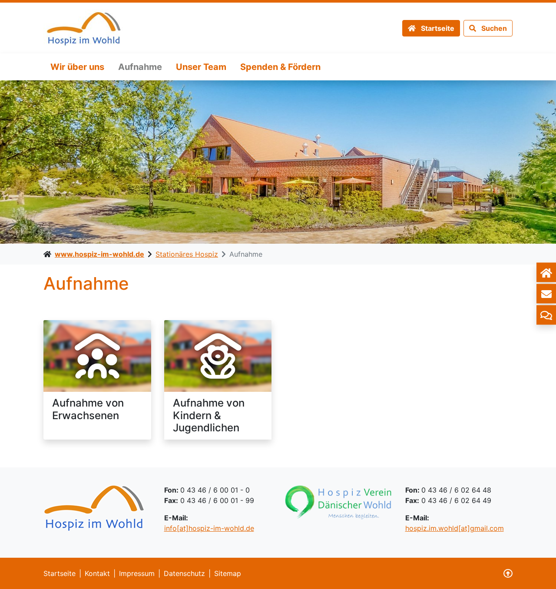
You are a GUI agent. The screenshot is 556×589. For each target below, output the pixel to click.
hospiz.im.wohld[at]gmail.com (454, 528)
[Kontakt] (546, 294)
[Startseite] (546, 272)
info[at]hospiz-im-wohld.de (209, 528)
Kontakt (97, 573)
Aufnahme (140, 67)
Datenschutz (184, 573)
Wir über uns (77, 67)
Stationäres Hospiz (187, 254)
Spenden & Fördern (280, 67)
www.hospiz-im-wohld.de (99, 254)
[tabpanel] (278, 162)
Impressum (137, 573)
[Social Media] (546, 315)
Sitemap (227, 573)
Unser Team (201, 67)
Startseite (59, 573)
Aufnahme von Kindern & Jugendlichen (209, 415)
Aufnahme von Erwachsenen (88, 409)
